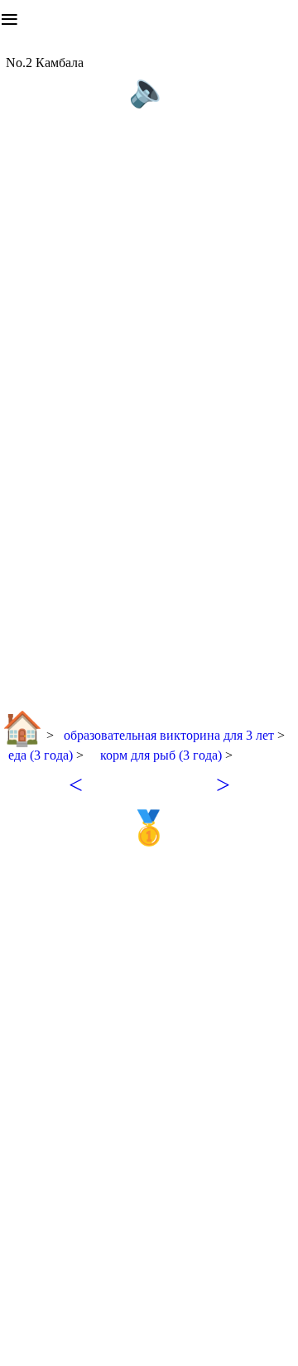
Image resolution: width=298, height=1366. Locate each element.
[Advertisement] (149, 146)
